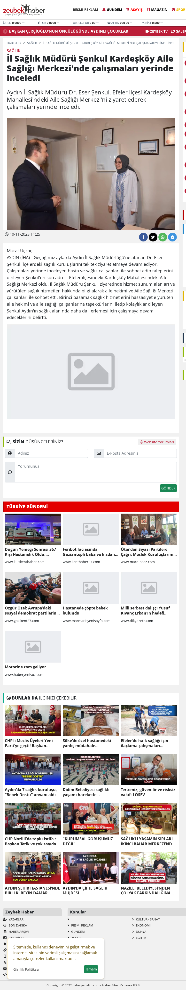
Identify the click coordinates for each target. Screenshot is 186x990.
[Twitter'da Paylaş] (153, 237)
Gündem (114, 9)
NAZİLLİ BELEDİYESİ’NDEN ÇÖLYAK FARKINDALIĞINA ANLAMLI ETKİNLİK (145, 891)
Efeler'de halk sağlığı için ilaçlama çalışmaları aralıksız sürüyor (144, 743)
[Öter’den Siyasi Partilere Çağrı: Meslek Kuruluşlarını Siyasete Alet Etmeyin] (149, 529)
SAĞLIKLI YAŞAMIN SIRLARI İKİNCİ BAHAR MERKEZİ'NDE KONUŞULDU (147, 841)
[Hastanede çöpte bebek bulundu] (91, 588)
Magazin (159, 9)
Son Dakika (17, 925)
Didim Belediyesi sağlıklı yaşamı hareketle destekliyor (86, 792)
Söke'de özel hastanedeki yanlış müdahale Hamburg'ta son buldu (87, 743)
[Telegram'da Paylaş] (172, 237)
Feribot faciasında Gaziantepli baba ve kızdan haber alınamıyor (89, 552)
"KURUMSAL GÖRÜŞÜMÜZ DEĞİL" (88, 841)
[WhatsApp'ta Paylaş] (162, 237)
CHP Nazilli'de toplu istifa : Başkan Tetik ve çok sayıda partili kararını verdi (30, 841)
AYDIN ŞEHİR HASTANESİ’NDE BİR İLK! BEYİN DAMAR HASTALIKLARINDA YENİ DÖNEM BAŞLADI (32, 891)
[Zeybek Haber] (24, 10)
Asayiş (137, 9)
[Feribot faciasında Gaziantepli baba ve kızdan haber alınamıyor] (91, 529)
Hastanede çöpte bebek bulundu (85, 611)
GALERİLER (16, 937)
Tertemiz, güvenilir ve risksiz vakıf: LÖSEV (148, 792)
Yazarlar (15, 919)
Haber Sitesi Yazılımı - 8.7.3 (121, 985)
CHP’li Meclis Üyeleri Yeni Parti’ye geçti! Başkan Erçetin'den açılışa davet (29, 743)
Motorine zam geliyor (25, 667)
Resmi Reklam (85, 9)
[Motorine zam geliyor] (33, 647)
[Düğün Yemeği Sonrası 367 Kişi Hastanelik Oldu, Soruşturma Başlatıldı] (33, 529)
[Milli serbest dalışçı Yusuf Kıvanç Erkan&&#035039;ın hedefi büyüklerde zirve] (149, 588)
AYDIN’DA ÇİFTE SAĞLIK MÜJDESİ (85, 891)
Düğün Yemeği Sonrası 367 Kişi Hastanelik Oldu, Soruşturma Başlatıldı (30, 552)
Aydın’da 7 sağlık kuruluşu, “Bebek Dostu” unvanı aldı (31, 792)
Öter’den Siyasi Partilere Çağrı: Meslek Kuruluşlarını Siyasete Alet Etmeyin (147, 552)
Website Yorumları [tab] (158, 442)
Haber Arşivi (18, 931)
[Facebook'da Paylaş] (143, 237)
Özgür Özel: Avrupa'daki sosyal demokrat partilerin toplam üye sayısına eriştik (31, 611)
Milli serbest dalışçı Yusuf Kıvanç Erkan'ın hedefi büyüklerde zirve (145, 611)
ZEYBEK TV (158, 31)
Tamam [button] (91, 969)
